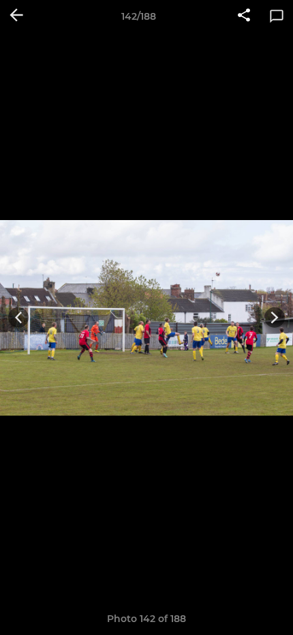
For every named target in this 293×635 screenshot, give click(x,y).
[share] (244, 16)
